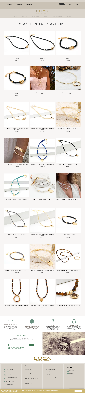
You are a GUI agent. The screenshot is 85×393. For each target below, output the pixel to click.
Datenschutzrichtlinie (13, 391)
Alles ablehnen (70, 391)
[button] (77, 4)
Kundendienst (9, 4)
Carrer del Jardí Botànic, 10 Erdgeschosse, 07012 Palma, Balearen (11, 383)
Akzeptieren (78, 391)
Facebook (71, 373)
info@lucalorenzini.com (11, 374)
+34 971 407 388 (9, 369)
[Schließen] (83, 391)
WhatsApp (8, 372)
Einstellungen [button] (63, 391)
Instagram (71, 370)
